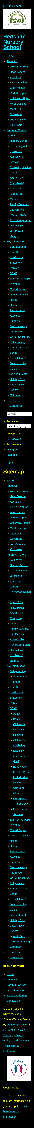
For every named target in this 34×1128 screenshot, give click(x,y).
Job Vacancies (18, 544)
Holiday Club (17, 920)
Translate (15, 438)
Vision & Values (19, 506)
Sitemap (8, 1035)
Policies (14, 703)
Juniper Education (17, 1024)
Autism (17, 713)
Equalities (15, 687)
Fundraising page (20, 644)
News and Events (17, 915)
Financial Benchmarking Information (18, 867)
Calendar (15, 946)
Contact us (16, 957)
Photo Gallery (18, 639)
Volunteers (16, 549)
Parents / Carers (16, 554)
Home (10, 462)
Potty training (17, 883)
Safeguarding (18, 671)
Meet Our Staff (18, 528)
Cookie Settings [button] (20, 1040)
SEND (13, 708)
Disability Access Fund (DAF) (21, 756)
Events (14, 930)
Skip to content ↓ (13, 5)
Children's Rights (20, 522)
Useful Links (17, 650)
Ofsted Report (18, 830)
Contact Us (13, 952)
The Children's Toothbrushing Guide (18, 904)
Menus (14, 623)
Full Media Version (14, 1029)
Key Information (16, 665)
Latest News (17, 925)
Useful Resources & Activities (17, 851)
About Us (12, 485)
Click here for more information (15, 1111)
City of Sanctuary (20, 877)
